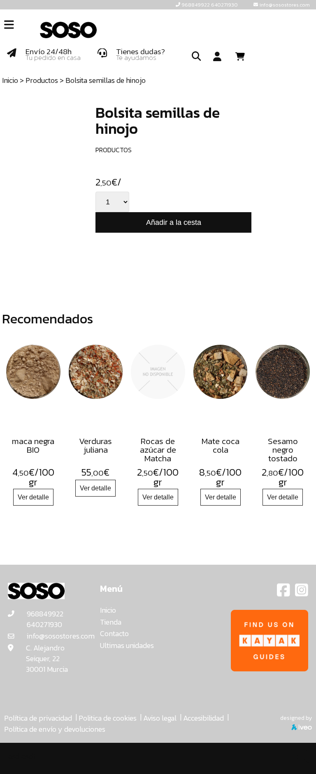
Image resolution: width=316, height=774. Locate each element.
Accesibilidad (203, 718)
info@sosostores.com (284, 5)
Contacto (114, 633)
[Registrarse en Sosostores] (217, 57)
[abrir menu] (9, 24)
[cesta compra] (243, 56)
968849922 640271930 (209, 5)
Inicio (10, 80)
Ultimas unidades (127, 645)
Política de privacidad (38, 718)
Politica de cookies (108, 718)
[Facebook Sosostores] (284, 592)
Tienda (110, 621)
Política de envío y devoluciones (54, 729)
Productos (42, 80)
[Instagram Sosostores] (301, 592)
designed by (296, 717)
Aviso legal (160, 718)
